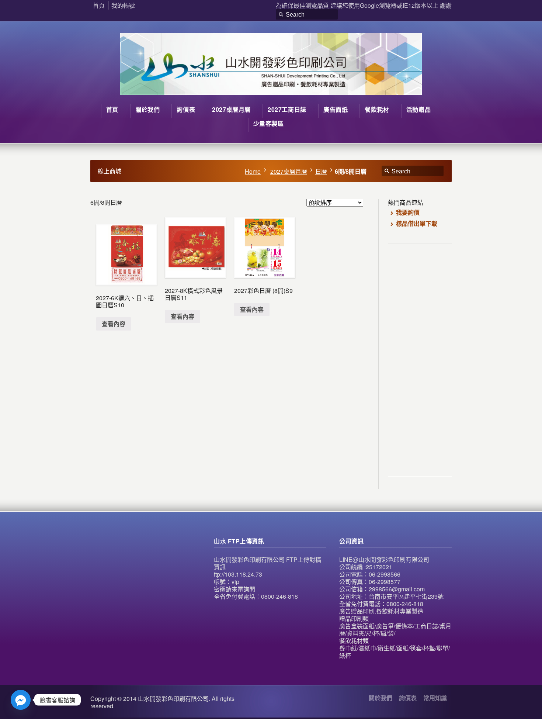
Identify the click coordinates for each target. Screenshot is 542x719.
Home (253, 171)
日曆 (321, 171)
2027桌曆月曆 (288, 171)
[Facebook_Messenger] (21, 700)
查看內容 (113, 323)
